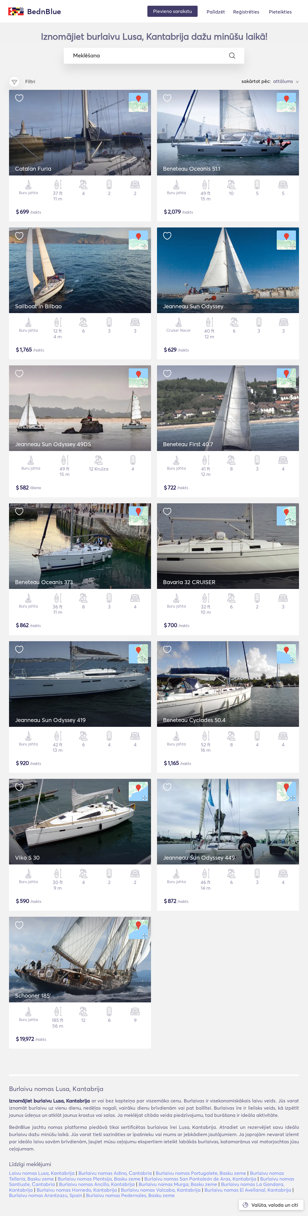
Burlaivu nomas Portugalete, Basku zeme (201, 1173)
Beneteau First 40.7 (188, 444)
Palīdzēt (216, 12)
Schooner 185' (33, 995)
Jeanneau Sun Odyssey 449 (199, 857)
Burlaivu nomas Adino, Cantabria (115, 1173)
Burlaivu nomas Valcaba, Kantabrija (161, 1190)
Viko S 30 (27, 857)
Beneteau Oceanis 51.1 (191, 168)
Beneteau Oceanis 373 (44, 582)
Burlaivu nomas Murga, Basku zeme (178, 1184)
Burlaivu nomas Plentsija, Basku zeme (99, 1179)
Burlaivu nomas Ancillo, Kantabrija (97, 1184)
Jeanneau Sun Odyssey (193, 306)
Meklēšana (86, 55)
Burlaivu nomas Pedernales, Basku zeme (130, 1195)
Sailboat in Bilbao (38, 306)
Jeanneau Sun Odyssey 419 (50, 720)
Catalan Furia (33, 168)
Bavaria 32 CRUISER (189, 582)
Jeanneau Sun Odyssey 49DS (53, 444)
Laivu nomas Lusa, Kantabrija (42, 1173)
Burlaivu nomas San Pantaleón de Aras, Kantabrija (200, 1179)
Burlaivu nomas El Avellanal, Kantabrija (248, 1190)
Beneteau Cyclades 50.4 (194, 720)
